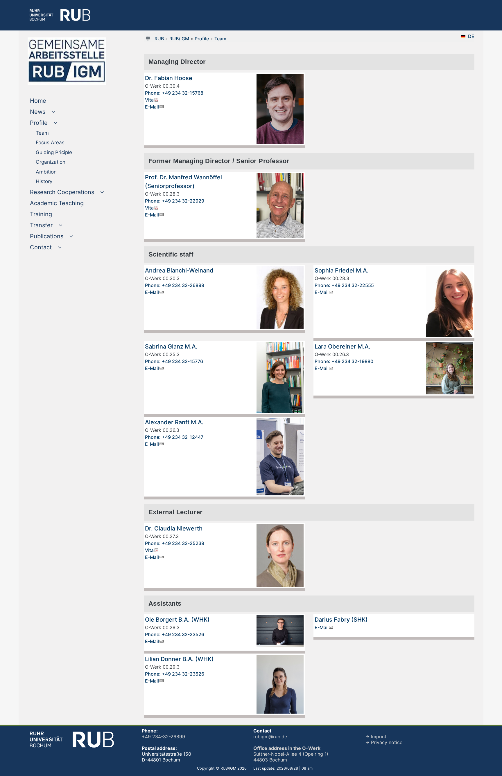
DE (471, 36)
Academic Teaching (68, 203)
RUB (159, 38)
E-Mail (152, 107)
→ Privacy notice (383, 742)
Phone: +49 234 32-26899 (174, 285)
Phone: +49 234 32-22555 (344, 285)
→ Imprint (375, 736)
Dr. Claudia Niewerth (173, 528)
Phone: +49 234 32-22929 (174, 201)
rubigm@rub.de (270, 736)
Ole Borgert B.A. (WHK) (177, 619)
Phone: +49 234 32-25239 (174, 543)
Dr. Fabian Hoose (168, 78)
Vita (149, 100)
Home (50, 100)
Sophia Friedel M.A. (342, 270)
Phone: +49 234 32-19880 (344, 361)
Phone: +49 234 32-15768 (174, 93)
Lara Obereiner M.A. (342, 346)
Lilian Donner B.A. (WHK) (179, 659)
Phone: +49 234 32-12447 (174, 437)
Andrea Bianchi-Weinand (179, 270)
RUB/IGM (179, 38)
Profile (202, 38)
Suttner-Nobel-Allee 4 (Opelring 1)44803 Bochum (290, 754)
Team (220, 38)
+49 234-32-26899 (163, 736)
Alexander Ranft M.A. (174, 422)
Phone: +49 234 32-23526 (174, 634)
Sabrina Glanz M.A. (171, 346)
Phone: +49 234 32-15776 (174, 361)
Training (53, 214)
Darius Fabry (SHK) (341, 619)
